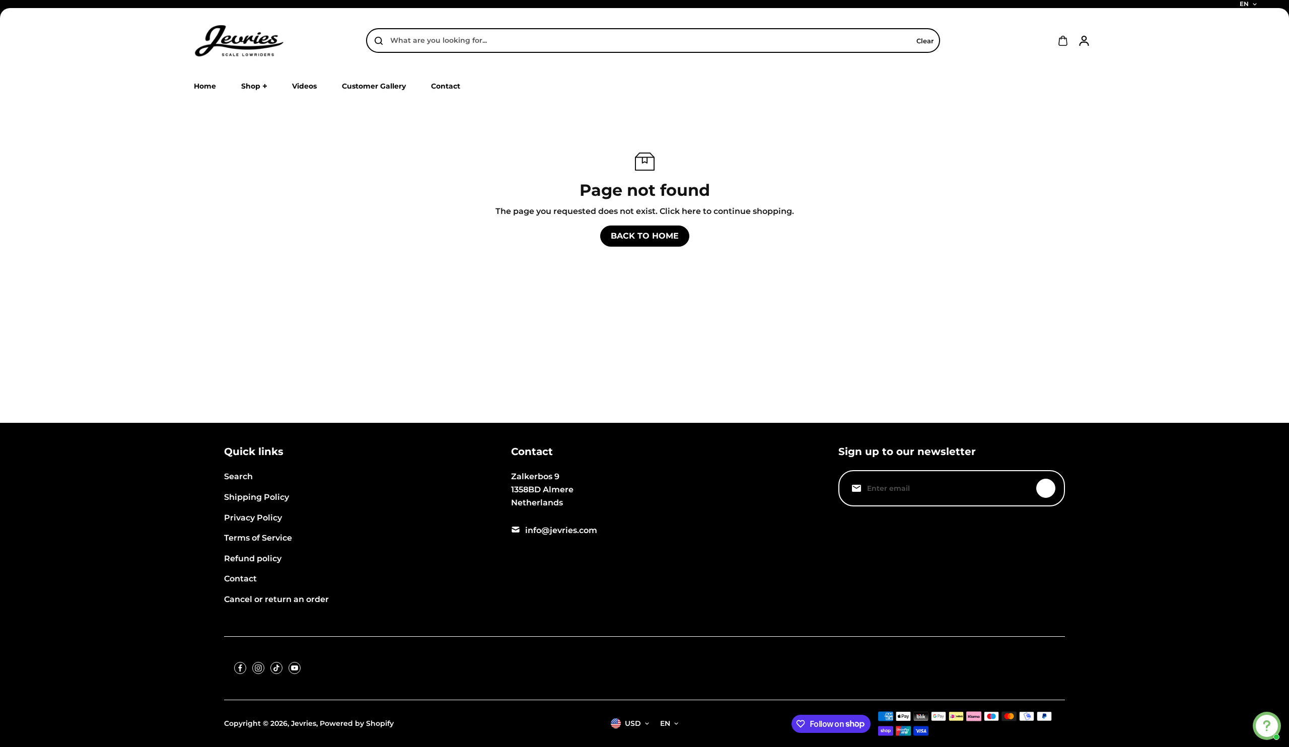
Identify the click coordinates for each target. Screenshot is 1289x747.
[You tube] (295, 668)
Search (238, 476)
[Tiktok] (276, 668)
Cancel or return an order (276, 599)
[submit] (1045, 488)
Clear (925, 41)
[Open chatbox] (1267, 726)
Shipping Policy (256, 497)
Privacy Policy (253, 517)
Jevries (303, 723)
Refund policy (252, 558)
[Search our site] (378, 41)
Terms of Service (258, 538)
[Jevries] (239, 40)
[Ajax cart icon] (1063, 41)
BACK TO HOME (645, 236)
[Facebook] (240, 668)
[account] (1084, 41)
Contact (240, 578)
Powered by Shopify (357, 723)
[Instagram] (258, 668)
